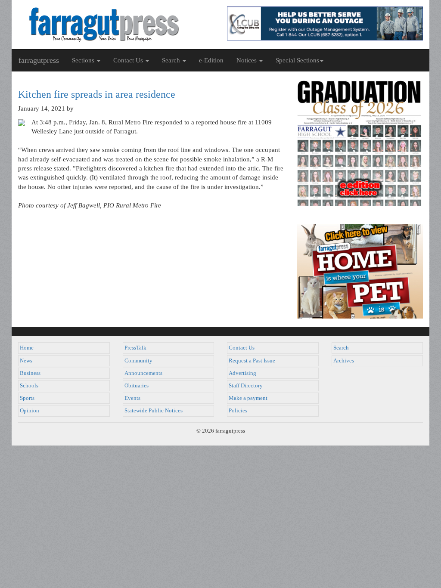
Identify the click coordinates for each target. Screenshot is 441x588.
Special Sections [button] (297, 60)
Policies (238, 411)
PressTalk (135, 348)
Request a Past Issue (252, 361)
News (26, 361)
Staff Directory (246, 386)
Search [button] (172, 60)
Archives (343, 361)
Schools (29, 386)
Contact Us (242, 348)
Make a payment (248, 398)
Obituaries (136, 386)
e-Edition (211, 60)
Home (27, 348)
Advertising (242, 373)
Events (132, 398)
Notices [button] (247, 60)
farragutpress (39, 60)
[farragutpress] (116, 24)
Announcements (143, 373)
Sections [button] (84, 60)
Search (341, 348)
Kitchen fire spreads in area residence (96, 94)
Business (30, 373)
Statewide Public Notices (153, 411)
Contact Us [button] (129, 60)
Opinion (29, 411)
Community (138, 361)
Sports (27, 398)
